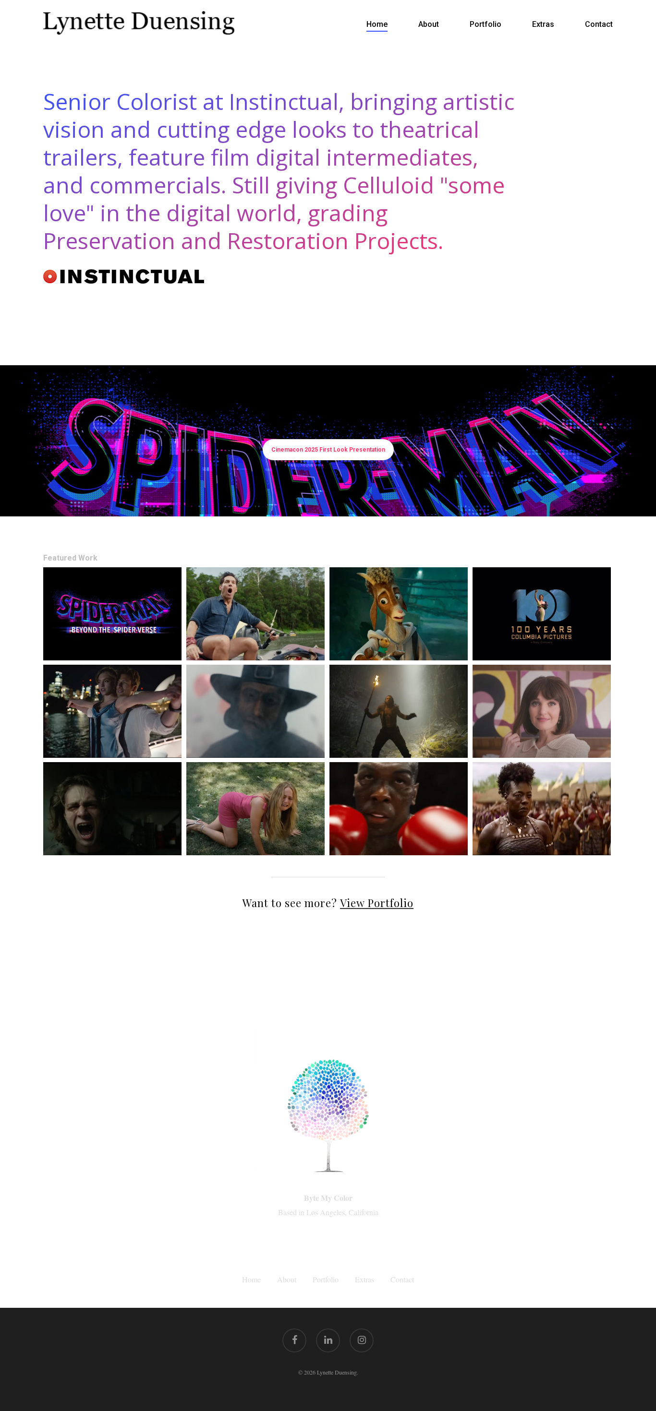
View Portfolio (376, 903)
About (286, 1279)
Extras (364, 1279)
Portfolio (326, 1279)
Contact (402, 1279)
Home (251, 1279)
